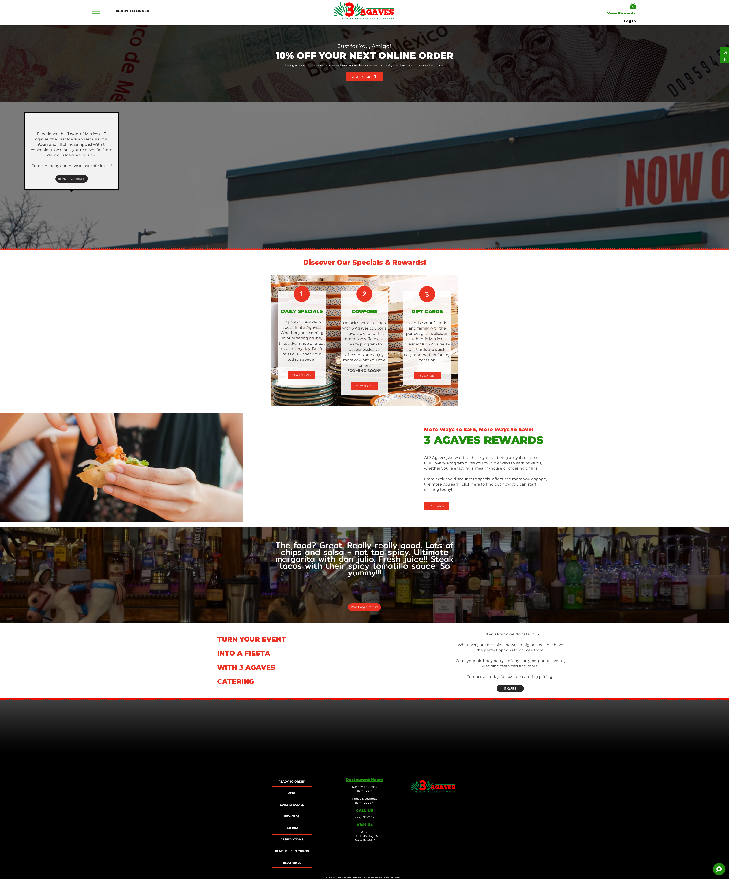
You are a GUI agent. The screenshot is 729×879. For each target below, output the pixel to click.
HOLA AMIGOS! (72, 122)
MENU (292, 793)
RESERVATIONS (291, 839)
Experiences (292, 862)
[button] (633, 5)
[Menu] (96, 11)
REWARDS (292, 816)
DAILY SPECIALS (292, 804)
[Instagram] (724, 52)
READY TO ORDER (292, 781)
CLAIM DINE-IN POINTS (292, 851)
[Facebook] (724, 59)
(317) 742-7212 (364, 817)
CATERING (292, 828)
